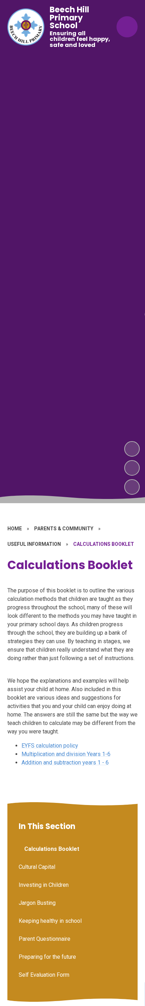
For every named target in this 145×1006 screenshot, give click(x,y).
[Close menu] (127, 26)
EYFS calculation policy (49, 745)
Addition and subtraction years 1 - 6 (65, 762)
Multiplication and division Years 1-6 (66, 754)
